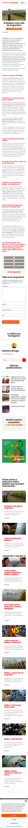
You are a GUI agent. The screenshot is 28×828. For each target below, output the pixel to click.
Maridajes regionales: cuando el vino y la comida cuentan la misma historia (18, 398)
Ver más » (7, 518)
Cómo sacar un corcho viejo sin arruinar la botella (18, 388)
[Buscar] (24, 360)
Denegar (14, 819)
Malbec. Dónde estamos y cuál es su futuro (13, 773)
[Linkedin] (15, 29)
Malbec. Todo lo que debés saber (12, 706)
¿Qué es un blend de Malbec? (12, 539)
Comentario (5, 286)
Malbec (6, 244)
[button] (26, 801)
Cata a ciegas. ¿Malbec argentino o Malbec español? (13, 573)
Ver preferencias (14, 823)
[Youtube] (18, 29)
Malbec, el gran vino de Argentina (14, 674)
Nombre (4, 304)
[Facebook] (10, 29)
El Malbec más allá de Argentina (13, 507)
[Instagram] (7, 29)
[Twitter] (13, 29)
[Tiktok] (21, 29)
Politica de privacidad (18, 826)
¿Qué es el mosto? (18, 406)
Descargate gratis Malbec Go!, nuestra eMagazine (12, 607)
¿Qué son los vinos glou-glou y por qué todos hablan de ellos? (18, 380)
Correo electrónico (7, 309)
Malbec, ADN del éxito (13, 739)
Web (3, 315)
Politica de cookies (9, 826)
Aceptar (14, 815)
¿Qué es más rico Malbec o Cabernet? (12, 641)
